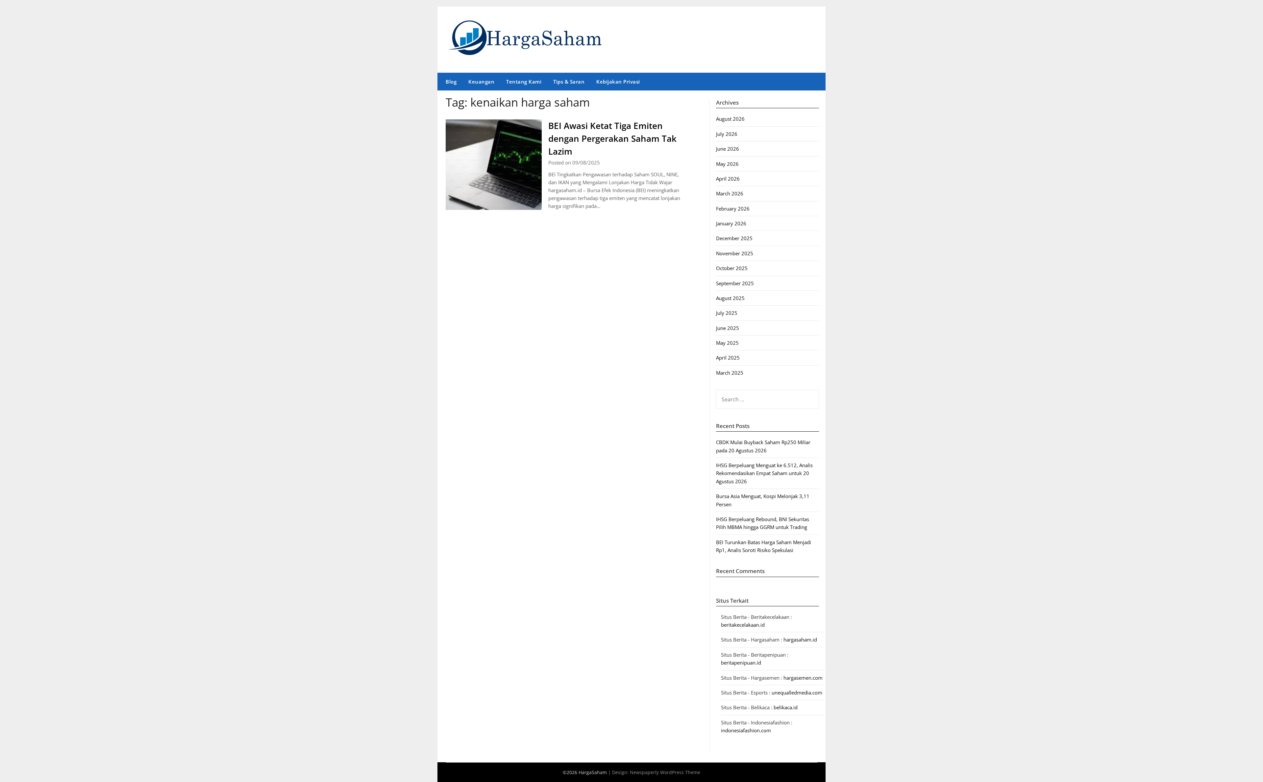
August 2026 (730, 118)
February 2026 (733, 208)
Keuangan (481, 81)
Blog (451, 81)
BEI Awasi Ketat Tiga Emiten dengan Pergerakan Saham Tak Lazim (612, 138)
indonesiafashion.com (746, 730)
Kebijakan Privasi (618, 81)
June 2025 (727, 328)
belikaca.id (786, 707)
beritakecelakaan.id (743, 624)
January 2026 (731, 223)
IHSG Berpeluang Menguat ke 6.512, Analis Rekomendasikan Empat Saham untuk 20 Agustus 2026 (764, 473)
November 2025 (734, 253)
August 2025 (730, 298)
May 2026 (727, 164)
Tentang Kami (523, 81)
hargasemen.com (803, 677)
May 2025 (727, 343)
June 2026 (727, 148)
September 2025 (735, 283)
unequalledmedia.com (797, 692)
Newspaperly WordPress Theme (665, 772)
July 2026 (726, 134)
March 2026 (729, 193)
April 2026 (728, 178)
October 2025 (732, 268)
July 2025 (726, 313)
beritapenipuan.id (741, 662)
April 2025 (728, 357)
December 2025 (734, 238)
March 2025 (729, 372)
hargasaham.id (800, 639)
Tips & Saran (568, 81)
